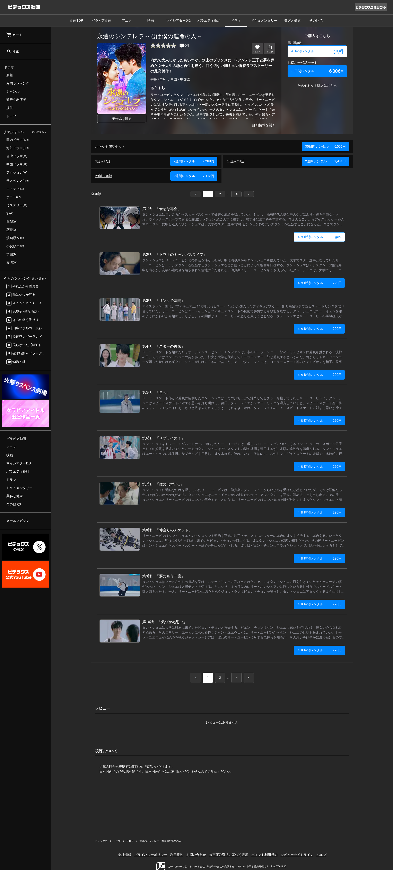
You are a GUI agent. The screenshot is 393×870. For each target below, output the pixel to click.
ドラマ (236, 20)
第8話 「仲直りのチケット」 (167, 530)
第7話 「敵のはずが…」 (163, 484)
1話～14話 (103, 161)
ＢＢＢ (130, 841)
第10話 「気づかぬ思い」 (164, 622)
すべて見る (38, 132)
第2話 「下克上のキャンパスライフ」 (174, 254)
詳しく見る (38, 278)
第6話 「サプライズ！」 (163, 438)
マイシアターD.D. (178, 20)
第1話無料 (295, 43)
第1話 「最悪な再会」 (161, 209)
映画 (150, 20)
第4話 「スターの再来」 (163, 346)
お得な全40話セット (302, 63)
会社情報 (124, 855)
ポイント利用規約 (264, 855)
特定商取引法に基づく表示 (228, 855)
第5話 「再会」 (156, 392)
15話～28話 (235, 161)
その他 (314, 20)
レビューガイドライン (297, 855)
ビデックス (101, 841)
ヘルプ (321, 855)
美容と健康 (292, 20)
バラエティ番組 (209, 20)
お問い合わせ (196, 855)
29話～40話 (103, 176)
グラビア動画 (101, 20)
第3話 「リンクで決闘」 (163, 300)
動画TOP (76, 20)
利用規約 (176, 855)
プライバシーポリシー (150, 855)
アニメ (127, 20)
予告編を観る (122, 119)
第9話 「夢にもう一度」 (163, 576)
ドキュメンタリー (264, 20)
